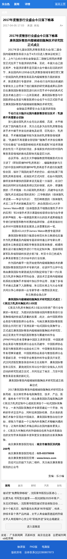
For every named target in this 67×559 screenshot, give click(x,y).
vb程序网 (8, 538)
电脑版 (46, 546)
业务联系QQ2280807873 (39, 552)
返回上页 (60, 4)
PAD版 (33, 546)
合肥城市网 (59, 535)
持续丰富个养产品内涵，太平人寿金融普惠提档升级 (33, 513)
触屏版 (21, 546)
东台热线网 (6, 5)
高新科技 (30, 535)
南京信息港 (44, 535)
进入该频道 (33, 526)
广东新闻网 (16, 535)
